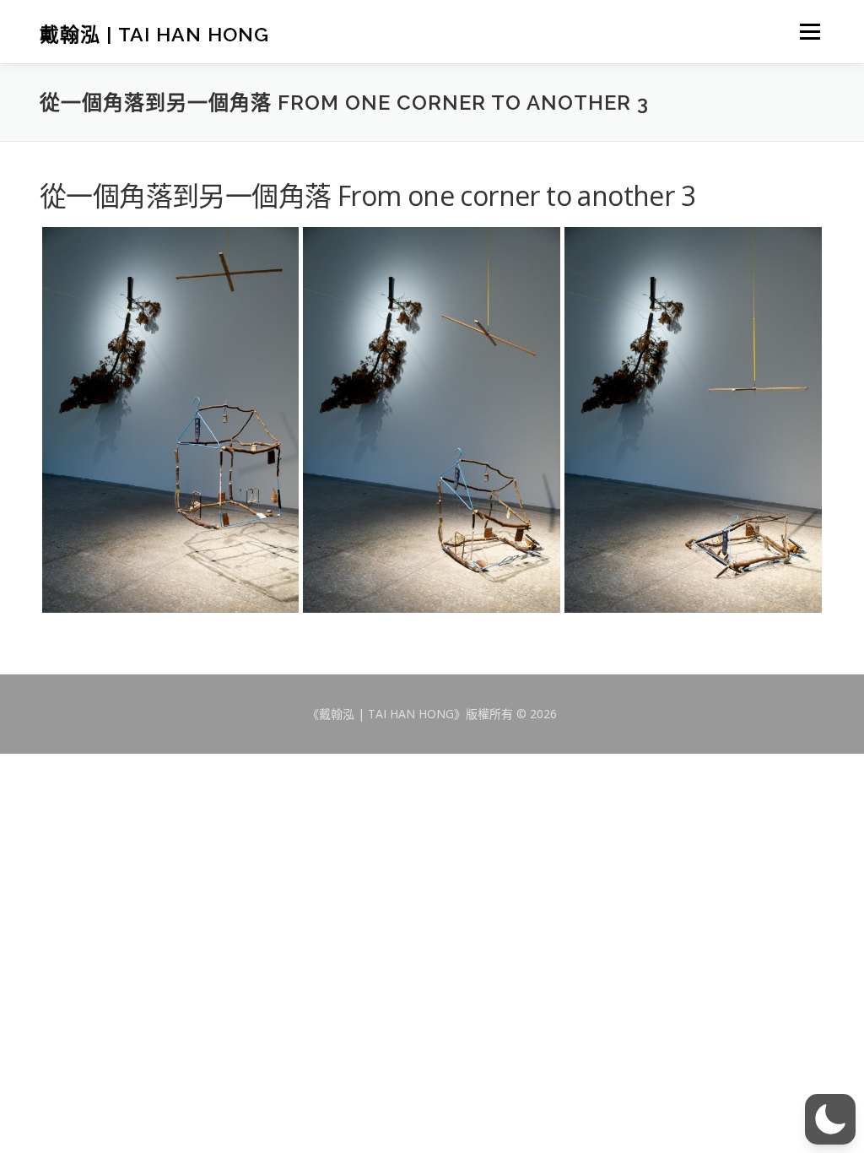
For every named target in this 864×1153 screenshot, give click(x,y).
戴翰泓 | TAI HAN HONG (154, 33)
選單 (808, 31)
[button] (830, 1119)
